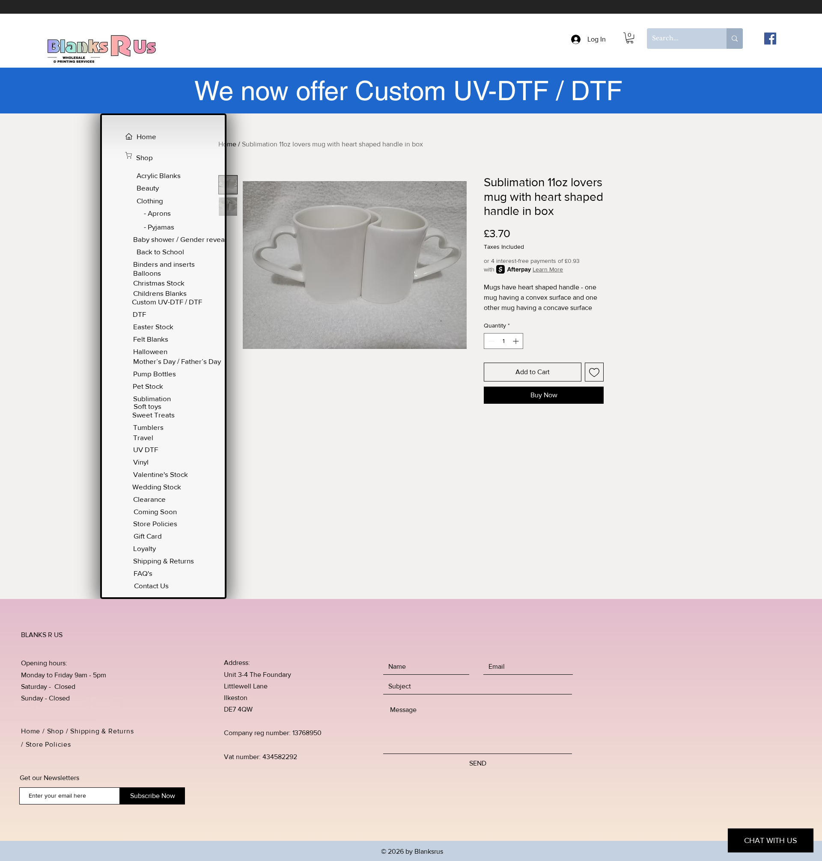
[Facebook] (770, 39)
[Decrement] (490, 341)
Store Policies (49, 744)
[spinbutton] (503, 341)
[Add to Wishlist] (594, 372)
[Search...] (735, 38)
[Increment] (516, 341)
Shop (55, 731)
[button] (629, 38)
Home (227, 144)
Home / (34, 731)
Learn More (548, 269)
